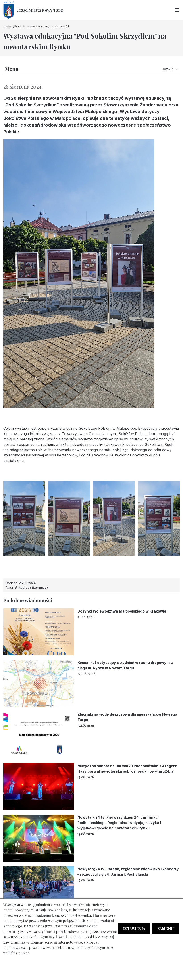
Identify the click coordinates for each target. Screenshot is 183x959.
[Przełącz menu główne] (177, 10)
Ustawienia (134, 928)
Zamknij (165, 928)
